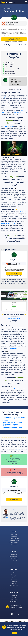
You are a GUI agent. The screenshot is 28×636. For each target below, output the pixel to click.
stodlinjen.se (18, 33)
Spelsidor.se (13, 605)
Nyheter (14, 573)
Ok (14, 632)
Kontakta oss (14, 595)
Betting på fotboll (14, 558)
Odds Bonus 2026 (14, 556)
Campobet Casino (13, 348)
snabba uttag (22, 211)
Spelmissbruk (14, 579)
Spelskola (14, 577)
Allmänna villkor (14, 601)
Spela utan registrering (14, 318)
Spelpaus (14, 583)
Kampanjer (14, 575)
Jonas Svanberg (16, 89)
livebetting (15, 388)
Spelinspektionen (4, 35)
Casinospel (14, 544)
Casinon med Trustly (14, 540)
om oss (7, 517)
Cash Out (14, 563)
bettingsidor (4, 97)
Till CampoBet (14, 273)
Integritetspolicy (18, 607)
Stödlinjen (14, 581)
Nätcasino (14, 534)
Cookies (12, 607)
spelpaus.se (23, 33)
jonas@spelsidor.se (19, 519)
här (21, 629)
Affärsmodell (14, 599)
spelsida (18, 449)
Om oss (14, 597)
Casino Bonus (14, 536)
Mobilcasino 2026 (14, 542)
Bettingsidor (14, 554)
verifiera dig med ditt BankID (8, 223)
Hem (2, 8)
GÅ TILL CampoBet (14, 39)
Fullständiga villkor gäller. (14, 35)
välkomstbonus (9, 126)
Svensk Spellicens (14, 538)
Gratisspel (14, 561)
